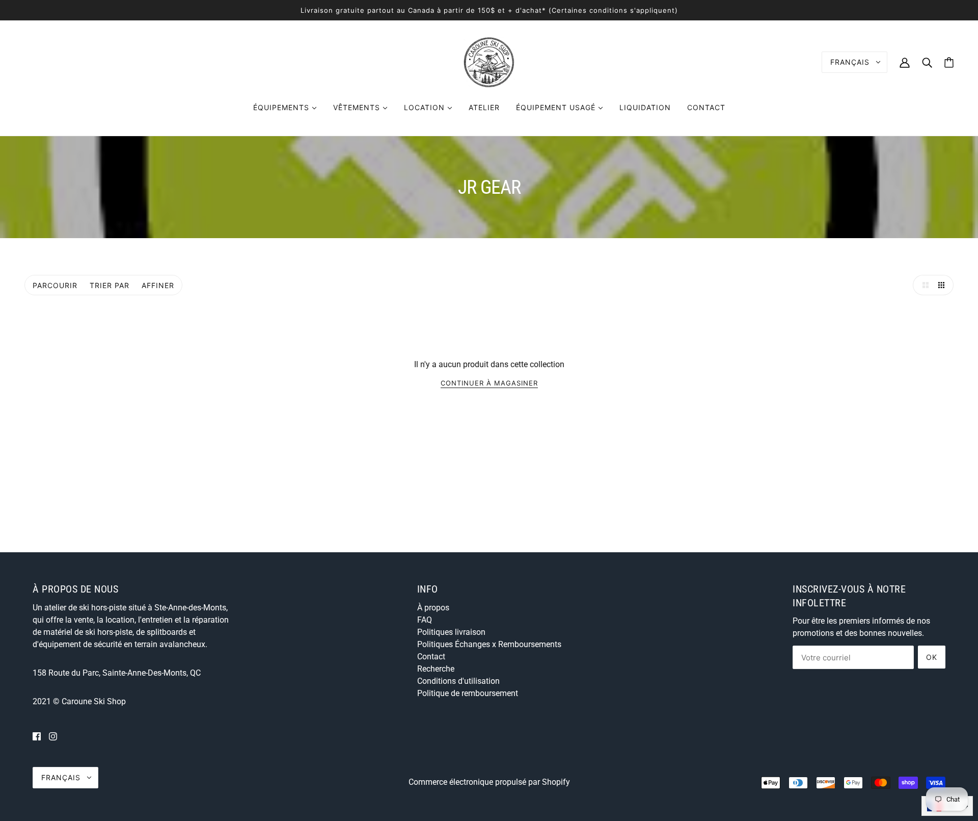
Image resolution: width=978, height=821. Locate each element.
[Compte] (905, 62)
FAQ (424, 620)
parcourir (55, 285)
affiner (158, 285)
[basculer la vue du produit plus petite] (943, 285)
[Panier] (949, 62)
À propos (433, 607)
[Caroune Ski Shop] (489, 61)
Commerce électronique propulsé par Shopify (489, 782)
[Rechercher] (927, 62)
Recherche (435, 669)
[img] (37, 736)
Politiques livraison (451, 632)
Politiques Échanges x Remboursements (489, 644)
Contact (431, 656)
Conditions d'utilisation (458, 681)
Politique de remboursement (467, 693)
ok (931, 657)
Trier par (109, 285)
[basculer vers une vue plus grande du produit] (923, 285)
